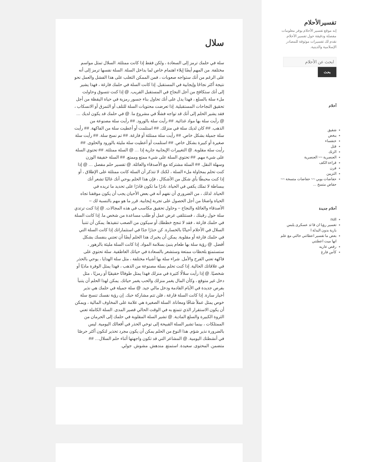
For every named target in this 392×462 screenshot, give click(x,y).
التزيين (331, 173)
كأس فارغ (328, 252)
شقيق (332, 130)
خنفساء (330, 141)
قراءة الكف (327, 163)
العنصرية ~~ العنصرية (320, 157)
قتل (333, 146)
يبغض (332, 135)
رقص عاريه (327, 246)
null (333, 219)
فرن (333, 168)
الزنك (332, 152)
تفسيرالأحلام (320, 22)
